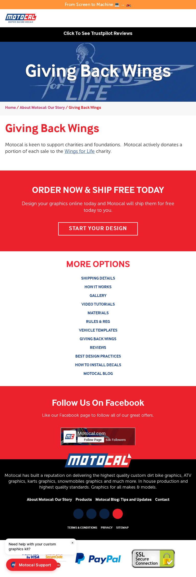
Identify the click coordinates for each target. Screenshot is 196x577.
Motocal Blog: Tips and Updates (123, 499)
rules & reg (98, 322)
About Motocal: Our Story (42, 107)
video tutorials (98, 304)
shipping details (98, 278)
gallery (98, 296)
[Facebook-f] (78, 514)
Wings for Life (80, 151)
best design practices (98, 356)
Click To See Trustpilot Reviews (98, 33)
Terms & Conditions (82, 528)
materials (98, 313)
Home (10, 107)
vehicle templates (98, 330)
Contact (162, 499)
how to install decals (98, 365)
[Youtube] (91, 514)
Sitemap (122, 528)
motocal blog (98, 374)
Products (84, 499)
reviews (98, 348)
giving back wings (98, 339)
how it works (98, 287)
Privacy (107, 528)
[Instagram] (104, 514)
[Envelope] (118, 514)
